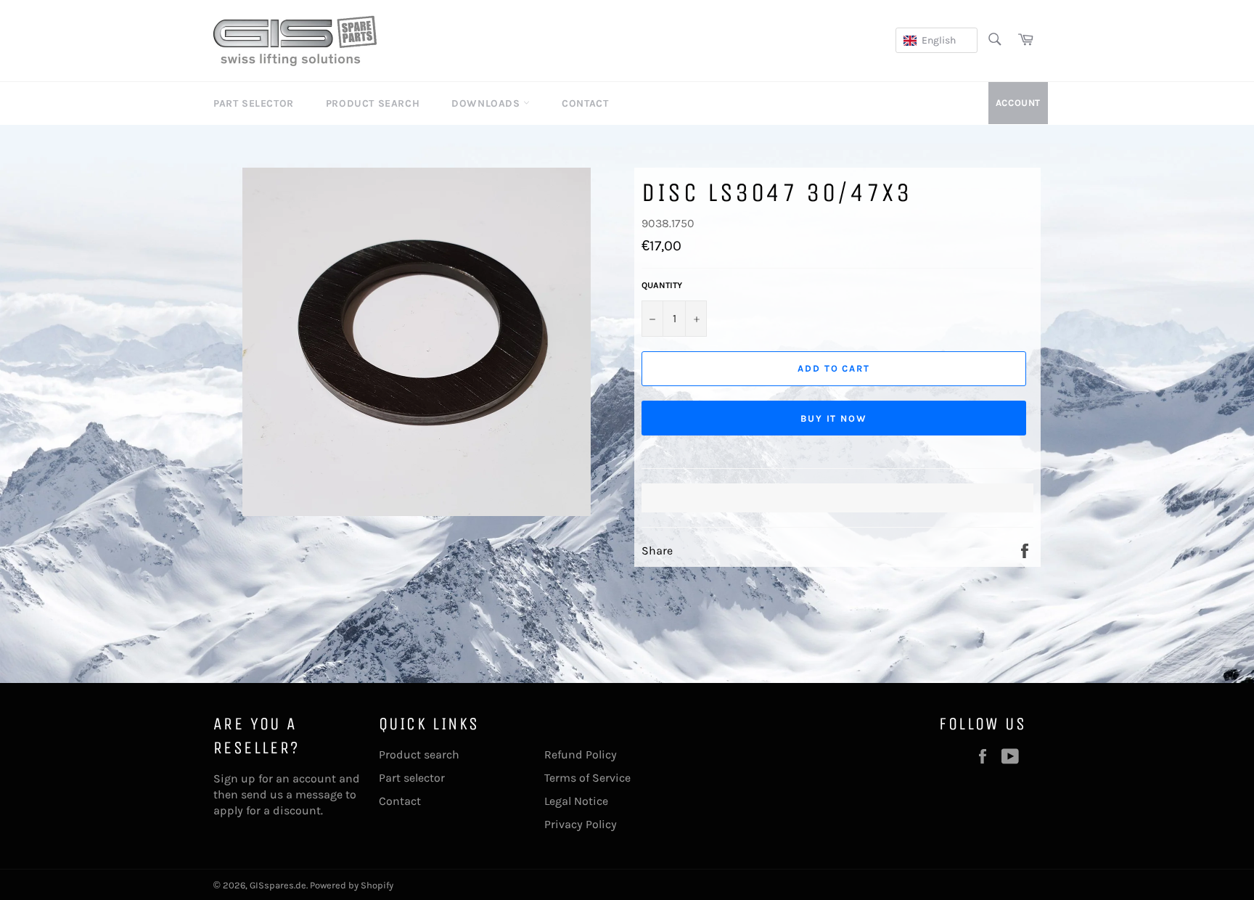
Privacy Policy (580, 824)
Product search (419, 754)
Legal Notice (576, 801)
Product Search (372, 103)
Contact (585, 103)
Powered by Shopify (351, 885)
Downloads (487, 103)
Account (1018, 102)
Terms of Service (587, 778)
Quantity (662, 285)
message (319, 794)
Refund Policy (580, 754)
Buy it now (834, 418)
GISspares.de (278, 885)
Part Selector (253, 103)
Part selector (412, 778)
